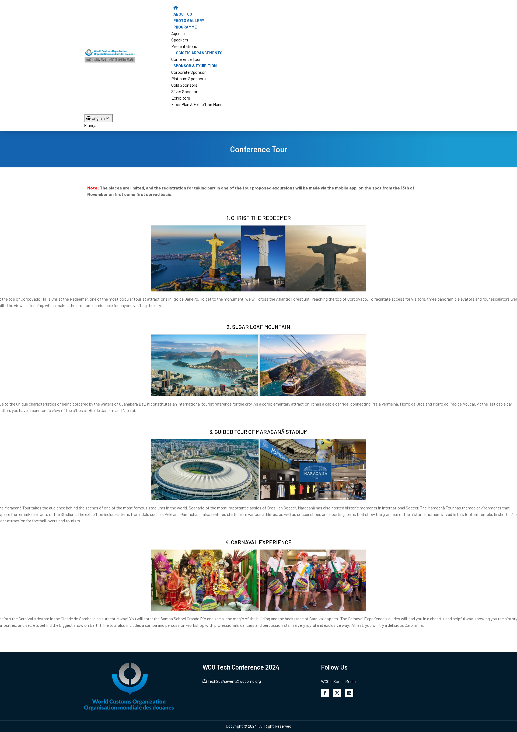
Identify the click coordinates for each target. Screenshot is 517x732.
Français (92, 125)
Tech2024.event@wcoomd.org (234, 681)
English (99, 118)
